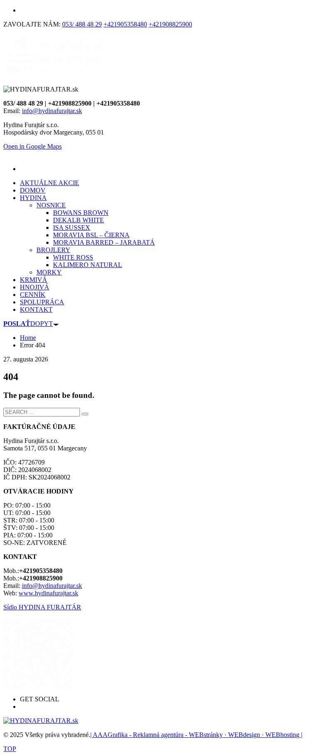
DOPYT (28, 323)
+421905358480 (125, 24)
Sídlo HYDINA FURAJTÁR (42, 607)
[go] (85, 414)
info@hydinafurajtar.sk (52, 110)
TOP (9, 748)
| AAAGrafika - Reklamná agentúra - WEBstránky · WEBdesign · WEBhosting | (196, 734)
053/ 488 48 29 (82, 24)
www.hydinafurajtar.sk (48, 593)
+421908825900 (170, 24)
